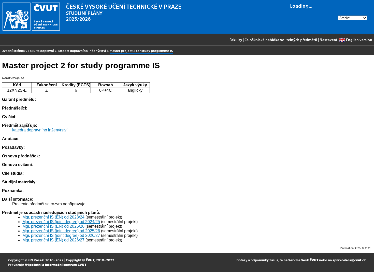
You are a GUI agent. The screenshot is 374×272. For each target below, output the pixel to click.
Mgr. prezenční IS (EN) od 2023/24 (53, 217)
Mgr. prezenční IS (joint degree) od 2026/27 (61, 235)
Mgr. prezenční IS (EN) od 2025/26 (53, 226)
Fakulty (235, 39)
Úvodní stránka (13, 50)
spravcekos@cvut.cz (349, 260)
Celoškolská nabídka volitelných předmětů (280, 39)
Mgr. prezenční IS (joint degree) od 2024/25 (61, 222)
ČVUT (90, 260)
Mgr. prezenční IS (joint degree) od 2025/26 (61, 231)
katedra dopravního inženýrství (81, 50)
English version (359, 39)
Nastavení (328, 39)
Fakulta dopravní (41, 50)
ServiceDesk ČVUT (303, 260)
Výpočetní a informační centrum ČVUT (55, 264)
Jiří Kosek (36, 260)
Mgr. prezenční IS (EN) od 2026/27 (53, 240)
